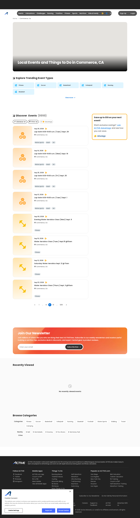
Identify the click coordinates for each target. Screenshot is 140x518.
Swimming (75, 486)
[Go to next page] (66, 304)
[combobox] (20, 121)
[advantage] (102, 13)
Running (50, 13)
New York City (95, 479)
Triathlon (59, 13)
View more (69, 98)
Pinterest (18, 479)
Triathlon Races (57, 477)
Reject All (48, 510)
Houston (94, 484)
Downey (50, 432)
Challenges (41, 13)
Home (15, 18)
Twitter (17, 477)
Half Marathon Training (118, 484)
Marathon (74, 477)
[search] (111, 13)
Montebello (39, 432)
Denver (93, 481)
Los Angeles (95, 477)
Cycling (54, 479)
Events (20, 13)
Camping (29, 426)
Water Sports (102, 422)
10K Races (55, 486)
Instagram (18, 481)
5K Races (55, 484)
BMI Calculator (115, 474)
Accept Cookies (64, 510)
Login (132, 13)
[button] (33, 121)
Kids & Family (93, 13)
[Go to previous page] (34, 304)
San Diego (94, 474)
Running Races (57, 474)
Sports (74, 13)
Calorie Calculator (116, 477)
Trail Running (75, 481)
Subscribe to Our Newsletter (89, 496)
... (42, 305)
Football (90, 422)
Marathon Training (116, 486)
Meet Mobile (36, 481)
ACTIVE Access (108, 504)
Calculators (30, 13)
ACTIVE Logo (17, 462)
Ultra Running (76, 479)
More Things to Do (58, 488)
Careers (85, 503)
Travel (123, 422)
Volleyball (59, 422)
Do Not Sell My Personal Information (114, 496)
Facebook (18, 474)
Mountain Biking (57, 481)
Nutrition (83, 13)
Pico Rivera (61, 432)
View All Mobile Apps (39, 484)
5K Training (114, 479)
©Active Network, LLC (85, 510)
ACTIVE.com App (38, 474)
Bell (29, 432)
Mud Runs (74, 484)
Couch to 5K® (37, 477)
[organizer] (107, 13)
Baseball (80, 422)
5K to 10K (35, 479)
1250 (61, 305)
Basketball (48, 422)
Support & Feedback (93, 504)
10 (53, 305)
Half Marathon (76, 474)
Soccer (38, 422)
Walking (114, 422)
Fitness (67, 13)
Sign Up (123, 13)
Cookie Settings (13, 510)
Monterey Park (75, 432)
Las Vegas (94, 486)
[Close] (70, 491)
